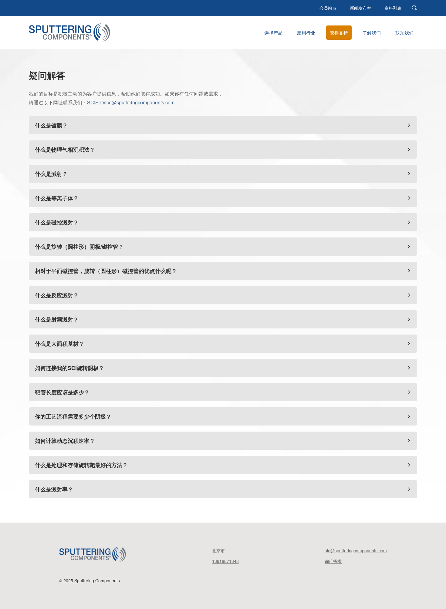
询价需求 (333, 561)
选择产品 (273, 32)
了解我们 (372, 32)
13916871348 (225, 561)
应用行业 (306, 32)
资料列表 (392, 8)
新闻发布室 (360, 8)
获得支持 (339, 32)
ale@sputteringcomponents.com (356, 550)
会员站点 (327, 8)
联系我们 (404, 32)
